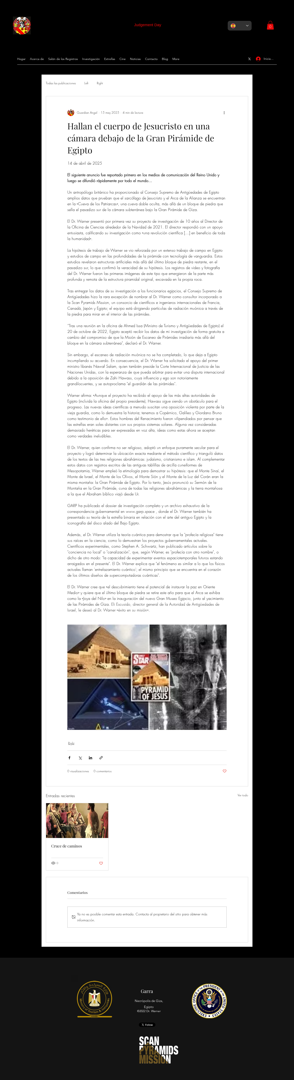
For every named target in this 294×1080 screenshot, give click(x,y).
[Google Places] (249, 59)
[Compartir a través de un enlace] (101, 758)
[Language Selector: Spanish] (240, 26)
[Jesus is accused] (77, 820)
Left (86, 83)
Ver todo (243, 795)
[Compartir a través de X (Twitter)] (80, 758)
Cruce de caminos (66, 846)
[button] (270, 25)
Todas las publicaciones (61, 83)
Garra (147, 991)
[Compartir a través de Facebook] (69, 758)
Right (100, 83)
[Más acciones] (224, 112)
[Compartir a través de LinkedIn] (90, 758)
